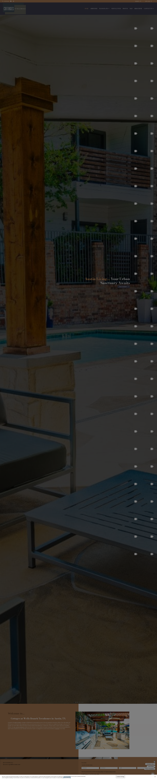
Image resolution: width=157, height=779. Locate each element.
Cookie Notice (67, 777)
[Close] (155, 776)
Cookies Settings (120, 776)
